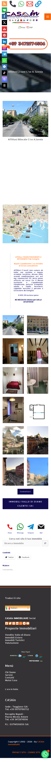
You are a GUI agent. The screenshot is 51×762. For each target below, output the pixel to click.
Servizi (9, 674)
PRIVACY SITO (19, 752)
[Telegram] (24, 623)
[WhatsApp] (21, 4)
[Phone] (13, 4)
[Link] (38, 4)
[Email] (30, 4)
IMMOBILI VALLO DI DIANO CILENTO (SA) (25, 503)
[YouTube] (27, 623)
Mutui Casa (11, 680)
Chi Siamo (10, 672)
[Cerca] (45, 543)
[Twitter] (10, 623)
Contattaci (25, 492)
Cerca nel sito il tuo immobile (25, 538)
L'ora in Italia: (11, 689)
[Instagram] (13, 623)
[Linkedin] (17, 623)
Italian (13, 608)
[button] (45, 754)
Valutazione (12, 642)
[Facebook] (6, 623)
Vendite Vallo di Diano (17, 634)
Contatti (9, 677)
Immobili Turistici (14, 640)
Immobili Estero (13, 637)
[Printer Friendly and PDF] (25, 27)
